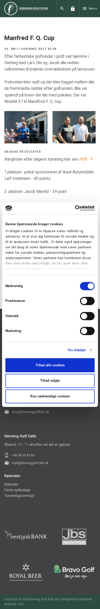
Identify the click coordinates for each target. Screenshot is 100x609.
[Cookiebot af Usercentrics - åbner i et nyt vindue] (72, 208)
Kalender (11, 484)
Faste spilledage (17, 490)
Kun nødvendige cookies (50, 396)
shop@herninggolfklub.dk (30, 412)
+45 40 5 (18, 455)
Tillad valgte (50, 381)
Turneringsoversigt (19, 496)
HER (83, 159)
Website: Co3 (13, 604)
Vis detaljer (77, 350)
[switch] (87, 301)
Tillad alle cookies (50, 365)
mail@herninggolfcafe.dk (30, 463)
